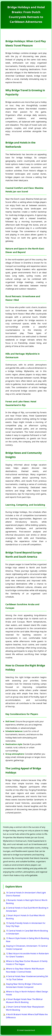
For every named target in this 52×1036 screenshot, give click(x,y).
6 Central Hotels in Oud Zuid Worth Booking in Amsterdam (27, 909)
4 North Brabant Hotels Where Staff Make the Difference (27, 1016)
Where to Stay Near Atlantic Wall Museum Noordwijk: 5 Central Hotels (25, 970)
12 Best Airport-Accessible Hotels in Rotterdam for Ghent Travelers (27, 955)
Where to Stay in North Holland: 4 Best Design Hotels (27, 993)
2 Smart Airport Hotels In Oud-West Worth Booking (25, 917)
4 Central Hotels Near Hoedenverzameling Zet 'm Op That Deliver (27, 978)
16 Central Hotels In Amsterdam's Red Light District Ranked (26, 894)
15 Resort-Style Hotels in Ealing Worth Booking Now (27, 940)
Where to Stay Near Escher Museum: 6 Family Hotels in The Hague (26, 963)
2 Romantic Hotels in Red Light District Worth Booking (26, 902)
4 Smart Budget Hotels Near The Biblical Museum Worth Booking (24, 1001)
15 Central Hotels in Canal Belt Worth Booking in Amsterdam (27, 932)
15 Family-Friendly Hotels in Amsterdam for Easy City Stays (25, 924)
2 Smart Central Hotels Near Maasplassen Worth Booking (25, 1008)
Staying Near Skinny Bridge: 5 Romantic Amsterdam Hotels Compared (24, 985)
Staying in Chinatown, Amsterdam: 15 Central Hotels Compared (26, 947)
